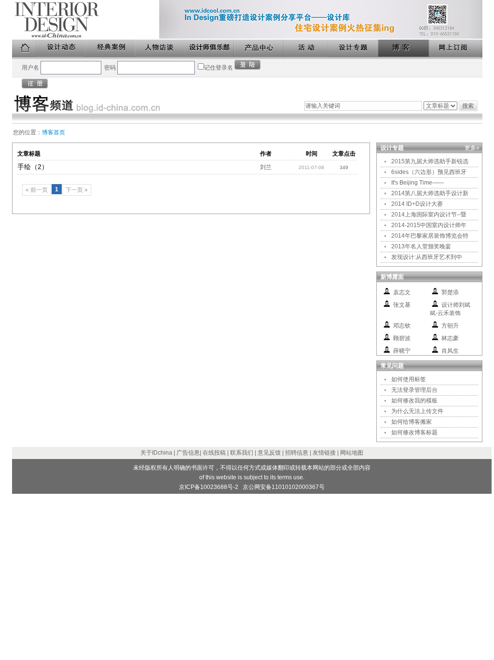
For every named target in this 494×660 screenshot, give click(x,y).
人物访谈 (160, 48)
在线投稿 (214, 452)
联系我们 (241, 452)
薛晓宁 (402, 350)
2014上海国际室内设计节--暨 (429, 214)
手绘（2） (32, 167)
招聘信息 (296, 452)
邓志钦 (402, 325)
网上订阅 (455, 48)
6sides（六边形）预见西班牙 (429, 172)
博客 (404, 48)
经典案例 (111, 48)
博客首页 (53, 132)
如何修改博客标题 (414, 432)
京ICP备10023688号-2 (208, 487)
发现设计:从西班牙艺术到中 (426, 257)
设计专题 (353, 48)
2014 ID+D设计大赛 (417, 204)
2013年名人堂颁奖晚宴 (421, 246)
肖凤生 (450, 350)
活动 (306, 48)
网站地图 (351, 452)
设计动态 (61, 48)
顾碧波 (402, 338)
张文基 (402, 304)
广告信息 (188, 452)
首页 (24, 48)
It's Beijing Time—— (417, 182)
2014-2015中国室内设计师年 (429, 225)
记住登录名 (218, 67)
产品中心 (259, 48)
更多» (472, 147)
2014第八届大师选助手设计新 (429, 193)
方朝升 (450, 325)
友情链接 (324, 452)
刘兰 (266, 167)
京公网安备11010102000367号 (284, 487)
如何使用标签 (408, 379)
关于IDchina (156, 452)
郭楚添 (450, 292)
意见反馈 (269, 452)
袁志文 (402, 292)
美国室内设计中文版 (85, 20)
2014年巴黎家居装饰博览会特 (429, 235)
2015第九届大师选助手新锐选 (429, 161)
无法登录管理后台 (414, 390)
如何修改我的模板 (414, 400)
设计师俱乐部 (209, 48)
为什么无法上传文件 (417, 411)
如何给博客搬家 (411, 421)
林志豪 (450, 338)
